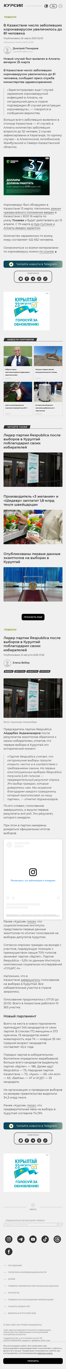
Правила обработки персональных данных (33, 1286)
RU (53, 6)
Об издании (15, 1265)
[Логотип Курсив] (13, 5)
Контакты (13, 1293)
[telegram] (21, 1239)
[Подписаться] (60, 1224)
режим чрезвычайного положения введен (32, 210)
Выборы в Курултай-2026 (22, 1313)
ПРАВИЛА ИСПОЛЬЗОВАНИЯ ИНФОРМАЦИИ (30, 1300)
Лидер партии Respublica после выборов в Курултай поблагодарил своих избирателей (32, 441)
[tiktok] (45, 1239)
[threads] (57, 1239)
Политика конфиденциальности (27, 1272)
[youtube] (33, 1239)
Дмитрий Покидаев (25, 48)
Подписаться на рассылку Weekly (25, 1221)
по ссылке (46, 251)
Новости (10, 17)
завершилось (30, 980)
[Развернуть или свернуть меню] (60, 6)
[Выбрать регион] (46, 6)
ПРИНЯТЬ (33, 1361)
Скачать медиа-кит (19, 1306)
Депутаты (20, 671)
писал (31, 921)
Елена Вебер (21, 662)
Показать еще (33, 617)
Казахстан (32, 671)
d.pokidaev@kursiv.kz (23, 51)
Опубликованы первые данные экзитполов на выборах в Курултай (32, 558)
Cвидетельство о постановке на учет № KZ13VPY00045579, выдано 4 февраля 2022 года (27, 1339)
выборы (8, 671)
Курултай (44, 671)
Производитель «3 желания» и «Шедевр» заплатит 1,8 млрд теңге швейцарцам (31, 500)
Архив (11, 1279)
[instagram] (8, 1239)
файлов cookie (45, 1353)
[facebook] (8, 1251)
